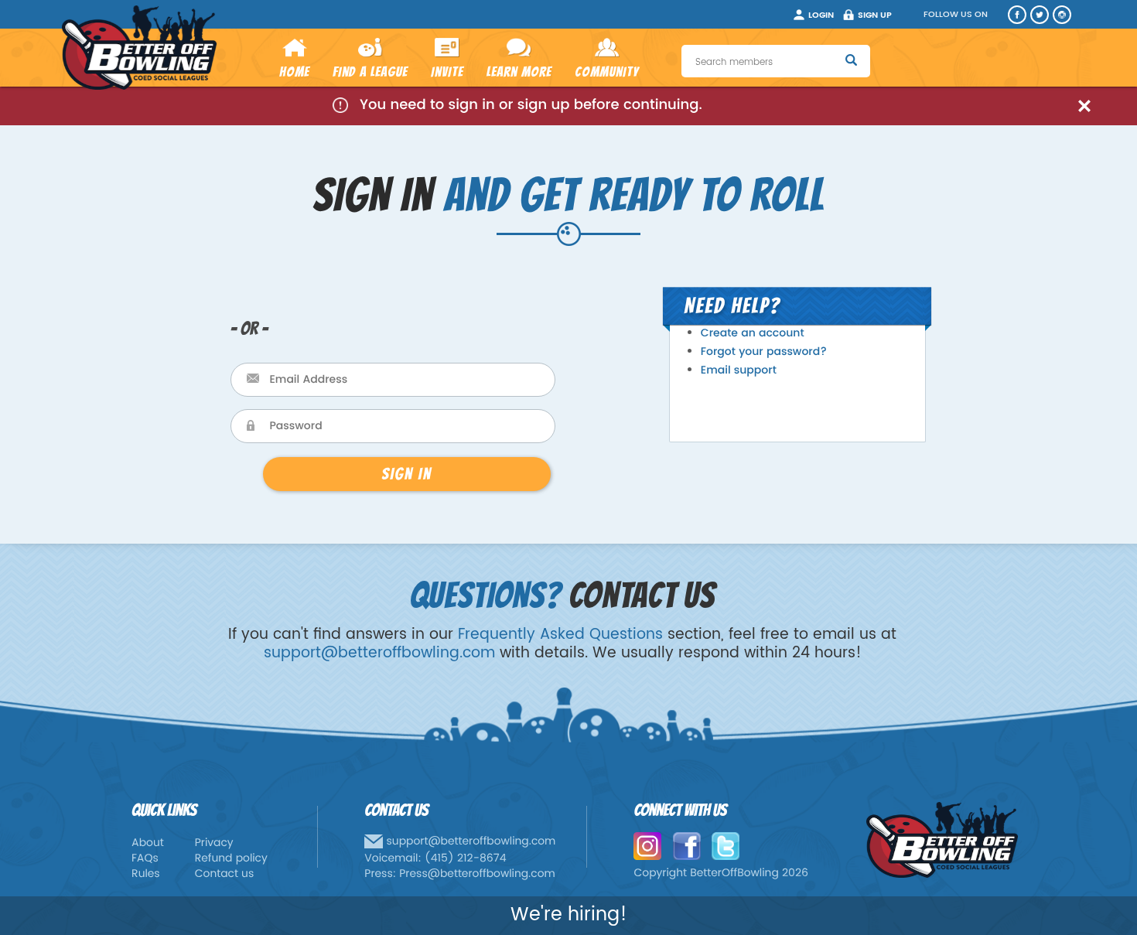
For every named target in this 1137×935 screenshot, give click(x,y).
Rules (145, 874)
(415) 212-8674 (466, 859)
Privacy (214, 843)
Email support (739, 371)
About (147, 843)
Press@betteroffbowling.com (477, 874)
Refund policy (231, 859)
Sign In (406, 474)
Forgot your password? (764, 352)
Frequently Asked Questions (560, 635)
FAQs (145, 859)
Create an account (752, 334)
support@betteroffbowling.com (379, 653)
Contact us (224, 874)
